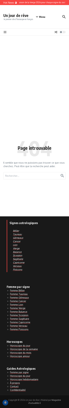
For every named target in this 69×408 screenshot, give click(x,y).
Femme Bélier (17, 290)
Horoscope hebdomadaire (24, 379)
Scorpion (17, 255)
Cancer (16, 241)
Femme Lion (16, 304)
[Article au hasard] (56, 32)
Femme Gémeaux (19, 297)
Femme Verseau (18, 325)
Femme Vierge (17, 308)
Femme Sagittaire (19, 318)
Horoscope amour (20, 356)
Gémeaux (18, 237)
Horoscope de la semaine (24, 349)
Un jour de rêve (15, 15)
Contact (14, 386)
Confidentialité (18, 390)
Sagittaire (18, 258)
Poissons (17, 269)
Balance (17, 251)
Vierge (16, 248)
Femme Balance (18, 311)
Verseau (17, 266)
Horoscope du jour (20, 345)
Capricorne (18, 262)
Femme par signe (19, 372)
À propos (15, 382)
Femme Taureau (19, 294)
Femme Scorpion (19, 315)
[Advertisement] (34, 71)
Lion (15, 244)
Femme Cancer (18, 301)
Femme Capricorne (20, 322)
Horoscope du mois (20, 352)
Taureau (17, 234)
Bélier (16, 230)
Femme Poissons (19, 329)
